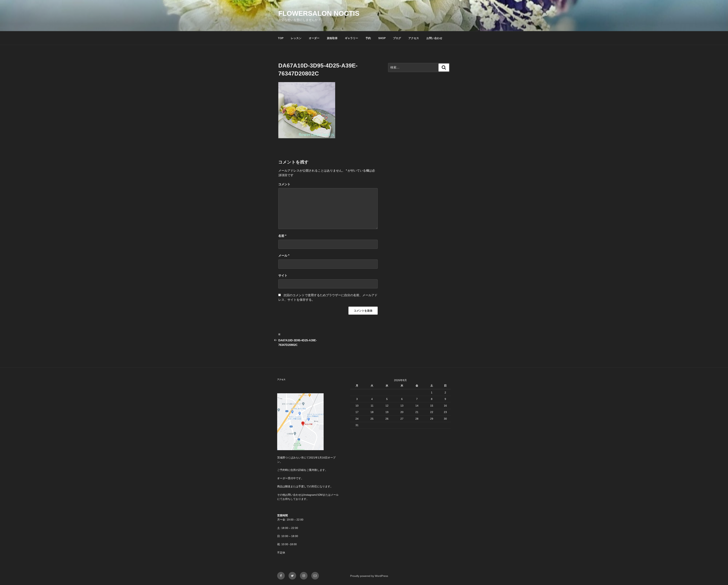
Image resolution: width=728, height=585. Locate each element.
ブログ (397, 38)
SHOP (382, 38)
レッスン (296, 38)
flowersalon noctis (318, 13)
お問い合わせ (434, 38)
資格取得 (332, 38)
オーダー (314, 38)
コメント (284, 184)
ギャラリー (351, 38)
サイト (282, 275)
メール (283, 255)
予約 (368, 38)
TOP (280, 38)
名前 (282, 235)
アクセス (413, 38)
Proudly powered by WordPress (369, 575)
